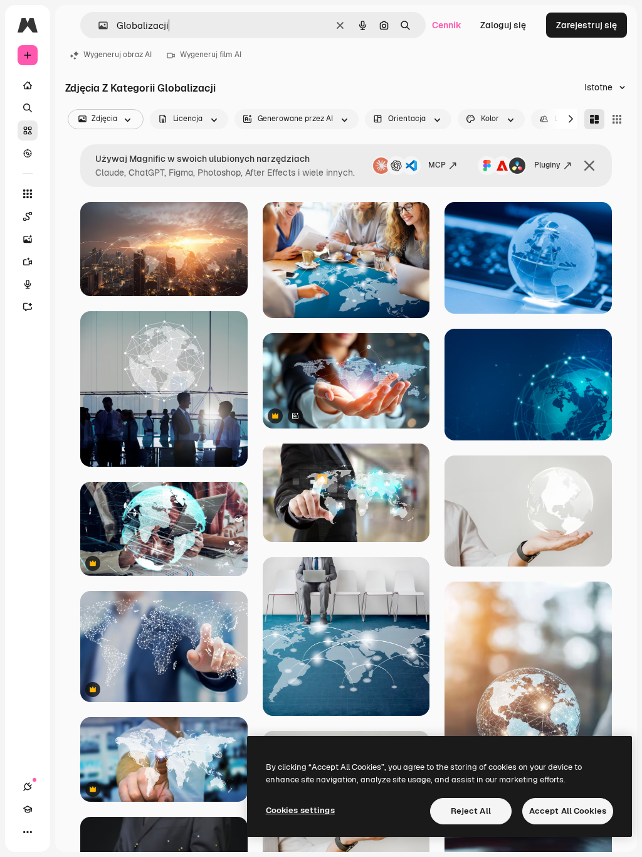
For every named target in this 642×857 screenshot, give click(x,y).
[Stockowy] (28, 130)
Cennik (446, 25)
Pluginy (547, 165)
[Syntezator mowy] (28, 284)
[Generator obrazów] (28, 239)
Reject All (471, 811)
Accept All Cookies (567, 811)
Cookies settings (300, 810)
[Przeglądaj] (28, 153)
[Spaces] (28, 216)
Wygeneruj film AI (210, 55)
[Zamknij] (589, 165)
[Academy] (28, 809)
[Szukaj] (28, 108)
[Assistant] (28, 307)
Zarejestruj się (586, 25)
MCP (437, 165)
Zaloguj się (503, 25)
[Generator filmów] (28, 262)
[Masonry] (594, 119)
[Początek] (28, 85)
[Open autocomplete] (98, 25)
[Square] (617, 119)
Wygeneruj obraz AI (117, 55)
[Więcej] (28, 832)
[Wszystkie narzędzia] (28, 194)
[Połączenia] (28, 787)
